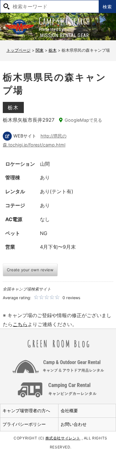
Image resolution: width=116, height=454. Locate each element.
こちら (20, 324)
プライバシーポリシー (24, 424)
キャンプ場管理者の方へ (26, 410)
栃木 (13, 107)
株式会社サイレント (62, 438)
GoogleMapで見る (83, 120)
